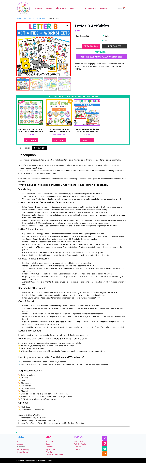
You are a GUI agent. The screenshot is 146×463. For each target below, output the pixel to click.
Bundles (77, 446)
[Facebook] (104, 443)
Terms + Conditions (54, 454)
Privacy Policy (23, 449)
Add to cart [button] (31, 140)
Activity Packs (80, 444)
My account (90, 8)
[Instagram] (104, 438)
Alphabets (61, 8)
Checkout (50, 446)
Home (19, 18)
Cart (48, 444)
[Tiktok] (104, 453)
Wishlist (49, 452)
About (20, 444)
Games (77, 449)
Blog (72, 8)
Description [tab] (25, 148)
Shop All (49, 441)
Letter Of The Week (38, 18)
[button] (67, 25)
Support (103, 8)
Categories (27, 18)
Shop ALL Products (43, 8)
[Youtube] (104, 448)
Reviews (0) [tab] (39, 148)
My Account (51, 449)
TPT (79, 8)
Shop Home (22, 452)
